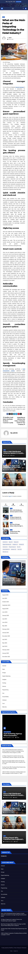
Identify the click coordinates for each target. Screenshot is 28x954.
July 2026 (4, 598)
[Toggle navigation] (13, 8)
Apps (10, 542)
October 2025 (5, 601)
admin (10, 37)
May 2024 (4, 625)
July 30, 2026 (8, 582)
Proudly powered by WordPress (7, 947)
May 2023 (4, 642)
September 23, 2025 (9, 737)
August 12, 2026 (8, 797)
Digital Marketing (7, 544)
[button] (23, 8)
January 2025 (5, 615)
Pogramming (12, 546)
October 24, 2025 (8, 841)
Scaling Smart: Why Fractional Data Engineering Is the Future (16, 533)
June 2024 (4, 622)
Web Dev (5, 551)
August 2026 (5, 594)
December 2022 (6, 656)
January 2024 (5, 632)
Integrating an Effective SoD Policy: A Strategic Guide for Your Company (20, 421)
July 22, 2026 (7, 826)
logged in (10, 496)
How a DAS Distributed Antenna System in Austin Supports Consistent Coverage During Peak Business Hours (13, 751)
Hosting (21, 544)
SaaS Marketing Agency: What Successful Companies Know (13, 735)
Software (13, 549)
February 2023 (5, 649)
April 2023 (4, 646)
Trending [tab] (21, 505)
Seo (18, 546)
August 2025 (5, 608)
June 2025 (4, 612)
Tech (4, 478)
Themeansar (24, 947)
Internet (5, 546)
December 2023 (6, 636)
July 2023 (4, 639)
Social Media (6, 549)
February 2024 (5, 629)
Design (16, 542)
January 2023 (5, 653)
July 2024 (4, 618)
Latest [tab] (5, 505)
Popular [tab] (13, 505)
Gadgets (15, 544)
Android (5, 542)
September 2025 (6, 605)
